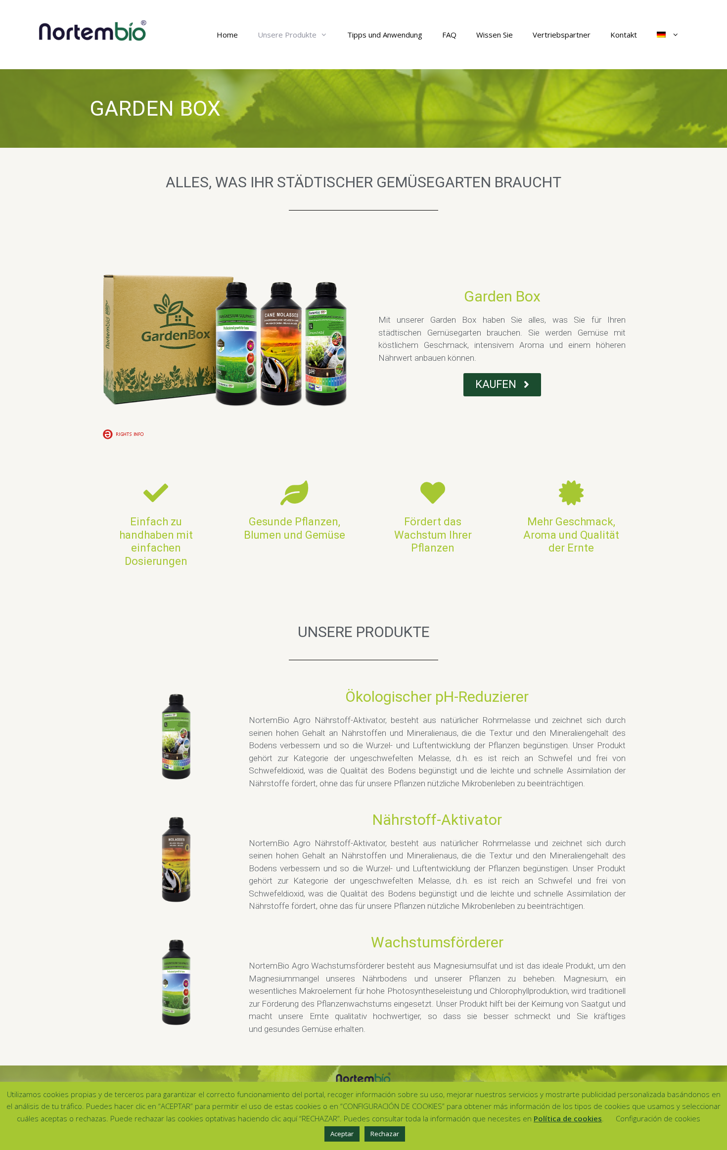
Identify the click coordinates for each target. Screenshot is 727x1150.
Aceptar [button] (342, 1133)
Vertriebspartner (562, 35)
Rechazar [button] (384, 1133)
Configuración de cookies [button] (658, 1118)
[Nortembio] (93, 30)
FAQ (449, 35)
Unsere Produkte (287, 35)
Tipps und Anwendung (384, 35)
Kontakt (623, 35)
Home (227, 35)
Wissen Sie (494, 35)
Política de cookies (568, 1118)
